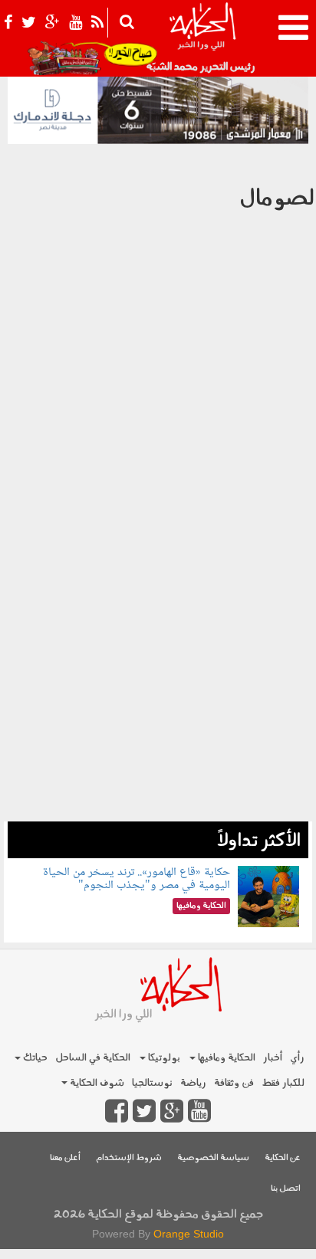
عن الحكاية (283, 1158)
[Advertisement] (158, 663)
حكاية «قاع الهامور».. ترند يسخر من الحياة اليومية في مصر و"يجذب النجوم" (136, 879)
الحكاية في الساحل (92, 1058)
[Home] (202, 38)
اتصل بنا (286, 1188)
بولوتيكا (163, 1058)
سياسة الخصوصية (213, 1158)
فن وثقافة (234, 1083)
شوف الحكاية (95, 1083)
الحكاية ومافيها (225, 1058)
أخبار (272, 1058)
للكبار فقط (283, 1083)
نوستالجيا (152, 1083)
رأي (297, 1058)
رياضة (193, 1083)
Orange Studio (188, 1234)
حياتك (34, 1058)
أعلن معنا (65, 1158)
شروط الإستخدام (129, 1158)
